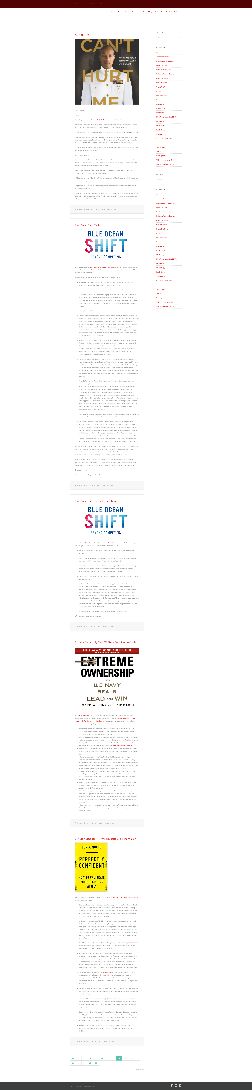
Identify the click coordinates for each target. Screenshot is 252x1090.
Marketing (160, 112)
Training (159, 151)
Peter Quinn (160, 121)
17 (113, 1058)
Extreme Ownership (83, 715)
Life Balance (160, 108)
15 (102, 1058)
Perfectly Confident (128, 943)
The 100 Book (161, 147)
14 (96, 1058)
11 (79, 1058)
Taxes (158, 143)
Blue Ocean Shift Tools (87, 225)
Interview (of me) (162, 95)
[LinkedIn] (180, 1085)
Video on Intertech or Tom (165, 160)
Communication (161, 82)
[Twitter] (176, 1085)
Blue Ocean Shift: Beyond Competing (102, 267)
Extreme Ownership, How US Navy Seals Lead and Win (106, 642)
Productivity (160, 130)
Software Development (164, 138)
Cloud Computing (162, 78)
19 (125, 1058)
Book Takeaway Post (163, 69)
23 (78, 1063)
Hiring (158, 91)
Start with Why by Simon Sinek (123, 745)
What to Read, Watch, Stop (165, 164)
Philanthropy (160, 125)
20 (131, 1058)
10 (73, 1058)
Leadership (160, 104)
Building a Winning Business (165, 74)
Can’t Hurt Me (82, 35)
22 (73, 1063)
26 (96, 1063)
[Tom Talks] (71, 4)
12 (84, 1058)
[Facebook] (172, 1085)
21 (137, 1058)
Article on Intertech (162, 57)
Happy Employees (162, 87)
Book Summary (161, 65)
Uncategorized (161, 156)
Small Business (161, 134)
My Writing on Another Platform (167, 117)
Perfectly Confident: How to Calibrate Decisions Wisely (105, 838)
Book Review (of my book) (165, 61)
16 (108, 1058)
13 (90, 1058)
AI (157, 52)
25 (90, 1063)
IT (157, 100)
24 (84, 1063)
